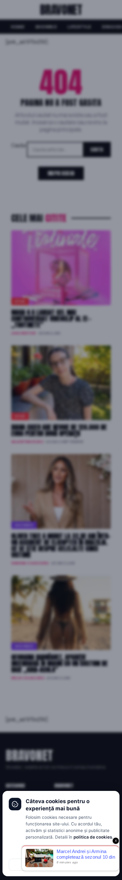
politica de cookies (93, 837)
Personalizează (61, 851)
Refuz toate (34, 864)
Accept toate (88, 864)
